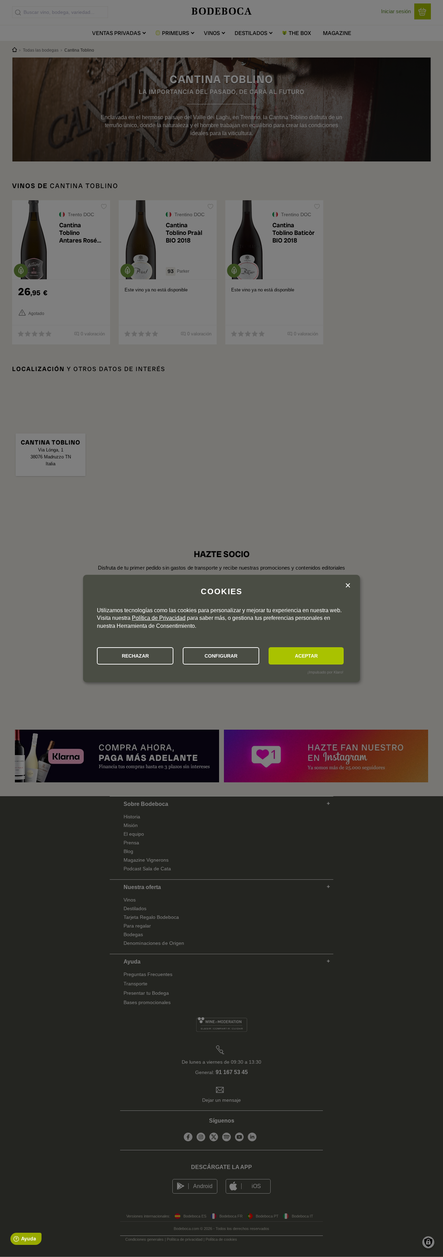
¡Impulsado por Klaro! (325, 672)
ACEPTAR (306, 656)
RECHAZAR (135, 656)
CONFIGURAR (221, 656)
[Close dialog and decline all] (348, 586)
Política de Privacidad (159, 618)
